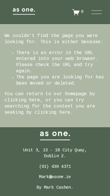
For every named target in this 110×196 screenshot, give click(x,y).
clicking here (22, 100)
